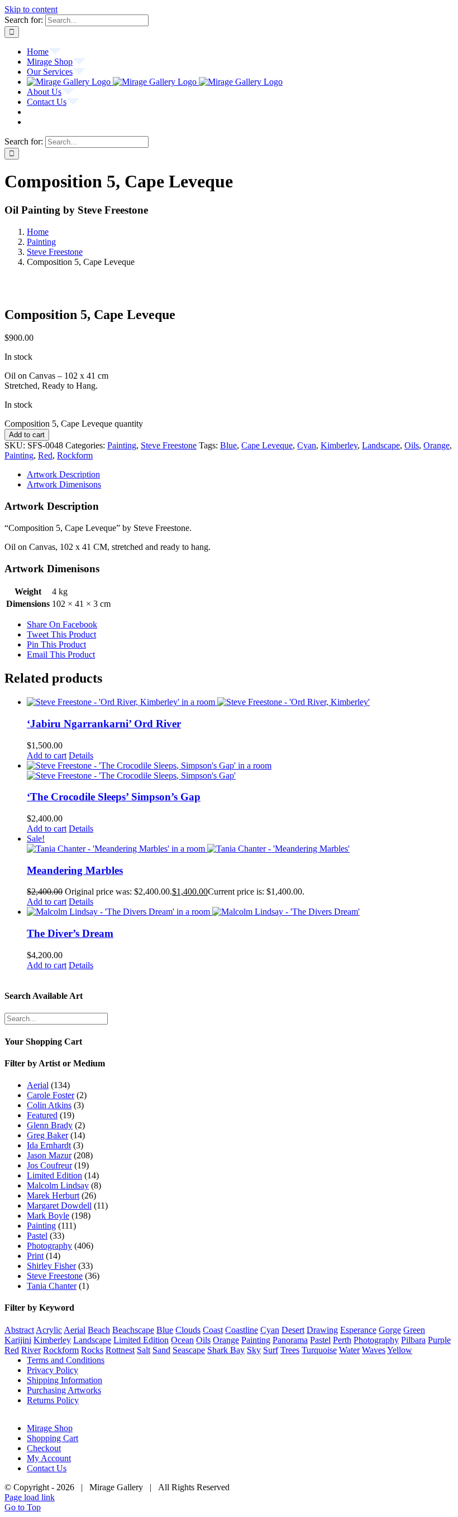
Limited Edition (54, 1175)
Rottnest (120, 1350)
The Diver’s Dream (70, 933)
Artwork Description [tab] (63, 474)
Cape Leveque (267, 445)
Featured (42, 1115)
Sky (254, 1350)
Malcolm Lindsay (58, 1185)
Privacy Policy (52, 1370)
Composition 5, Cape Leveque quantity (73, 423)
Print (35, 1255)
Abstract (19, 1330)
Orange (436, 445)
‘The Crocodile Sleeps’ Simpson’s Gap (114, 797)
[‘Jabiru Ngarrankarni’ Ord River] (240, 702)
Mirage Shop (50, 1428)
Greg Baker (47, 1135)
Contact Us (46, 1468)
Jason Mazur (49, 1155)
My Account (49, 1458)
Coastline (241, 1330)
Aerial (38, 1085)
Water (349, 1350)
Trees (289, 1350)
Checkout (44, 1448)
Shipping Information (64, 1380)
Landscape (381, 445)
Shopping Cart (52, 1438)
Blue (228, 445)
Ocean (182, 1340)
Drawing (322, 1330)
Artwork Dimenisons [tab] (64, 484)
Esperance (358, 1330)
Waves (373, 1350)
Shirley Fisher (51, 1265)
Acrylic (49, 1330)
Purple (439, 1340)
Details (81, 755)
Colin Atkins (49, 1105)
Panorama (290, 1340)
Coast (213, 1330)
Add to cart (27, 435)
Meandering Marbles (75, 870)
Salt (143, 1350)
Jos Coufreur (49, 1165)
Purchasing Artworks (64, 1390)
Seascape (189, 1350)
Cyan (306, 445)
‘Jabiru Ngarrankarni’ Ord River (104, 723)
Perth (342, 1340)
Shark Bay (226, 1350)
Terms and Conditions (65, 1360)
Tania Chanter (52, 1286)
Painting (121, 445)
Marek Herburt (53, 1195)
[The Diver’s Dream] (240, 912)
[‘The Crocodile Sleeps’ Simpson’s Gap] (240, 771)
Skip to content (31, 9)
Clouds (188, 1330)
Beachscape (133, 1330)
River (31, 1350)
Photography (49, 1245)
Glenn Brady (50, 1125)
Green (414, 1330)
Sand (161, 1350)
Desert (293, 1330)
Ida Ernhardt (49, 1145)
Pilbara (413, 1340)
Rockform (75, 455)
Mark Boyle (48, 1215)
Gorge (390, 1330)
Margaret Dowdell (59, 1205)
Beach (99, 1330)
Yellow (399, 1350)
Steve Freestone (169, 445)
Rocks (92, 1350)
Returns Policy (53, 1400)
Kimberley (339, 445)
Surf (270, 1350)
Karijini (17, 1340)
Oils (411, 445)
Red (45, 455)
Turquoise (319, 1350)
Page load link (29, 1497)
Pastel (37, 1235)
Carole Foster (50, 1095)
